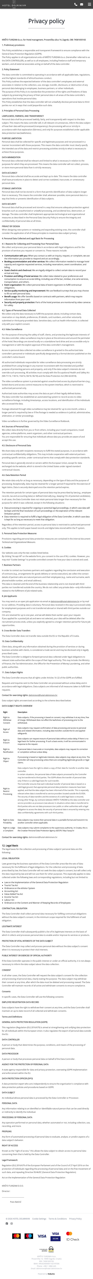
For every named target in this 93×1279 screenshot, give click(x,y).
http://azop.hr (68, 830)
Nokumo (51, 1274)
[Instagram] (13, 1223)
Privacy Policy (75, 1218)
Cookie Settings (39, 1218)
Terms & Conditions (58, 1218)
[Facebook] (8, 1223)
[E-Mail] (81, 4)
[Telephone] (75, 4)
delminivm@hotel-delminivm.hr (65, 601)
